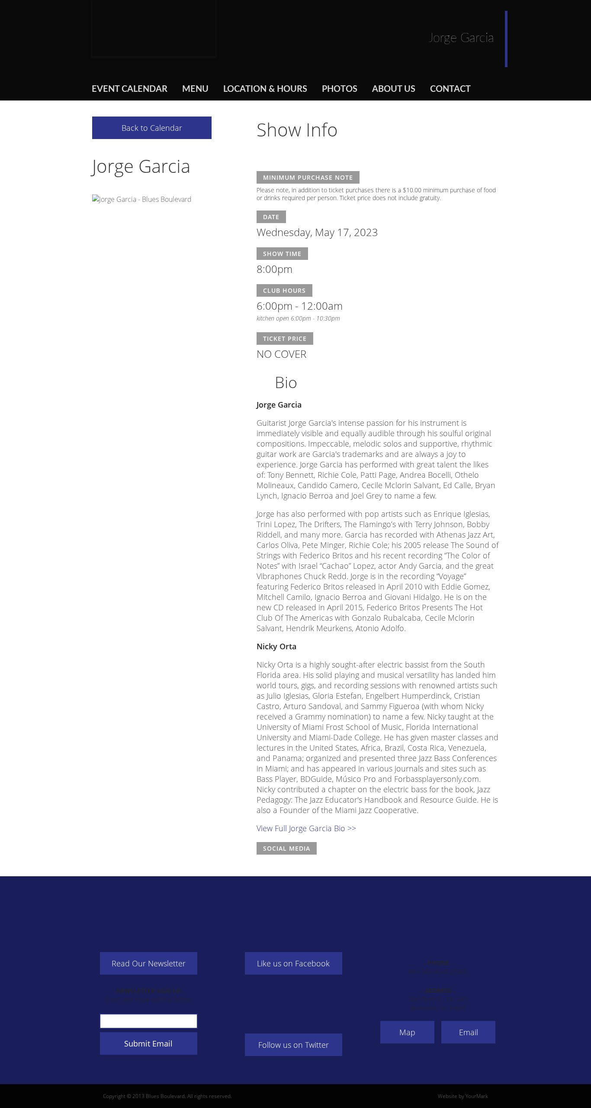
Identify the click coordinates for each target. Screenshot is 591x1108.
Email (468, 1032)
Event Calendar (129, 89)
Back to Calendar (152, 128)
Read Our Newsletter (149, 963)
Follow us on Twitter (293, 1045)
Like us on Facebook (293, 963)
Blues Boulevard (153, 28)
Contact (450, 89)
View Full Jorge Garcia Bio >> (306, 828)
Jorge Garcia (141, 165)
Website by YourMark (463, 1096)
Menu (195, 89)
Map (407, 1032)
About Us (393, 89)
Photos (339, 89)
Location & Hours (265, 89)
